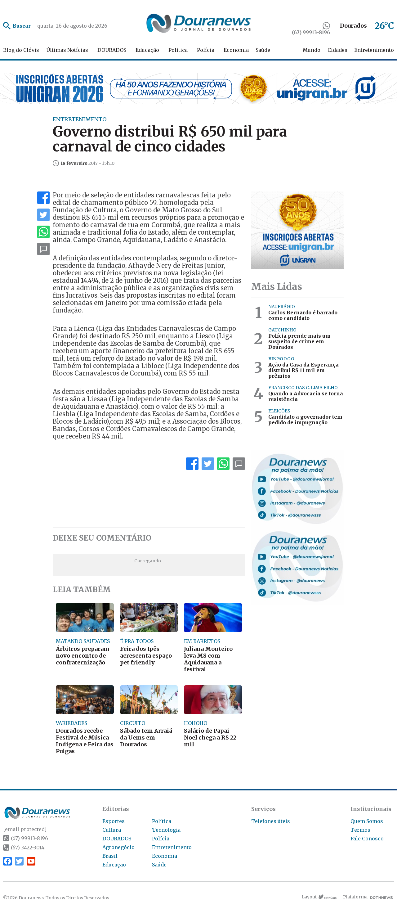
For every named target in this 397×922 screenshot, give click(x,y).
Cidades (337, 50)
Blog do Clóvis (21, 50)
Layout (309, 897)
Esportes (113, 821)
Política (178, 50)
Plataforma (355, 897)
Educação (147, 50)
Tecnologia (166, 830)
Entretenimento (374, 50)
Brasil (110, 856)
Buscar (22, 26)
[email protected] (25, 829)
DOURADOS (111, 50)
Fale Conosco (367, 838)
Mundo (311, 50)
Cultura (111, 830)
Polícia (205, 50)
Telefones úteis (270, 821)
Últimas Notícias (67, 50)
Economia (236, 50)
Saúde (263, 50)
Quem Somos (366, 821)
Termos (360, 830)
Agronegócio (118, 847)
